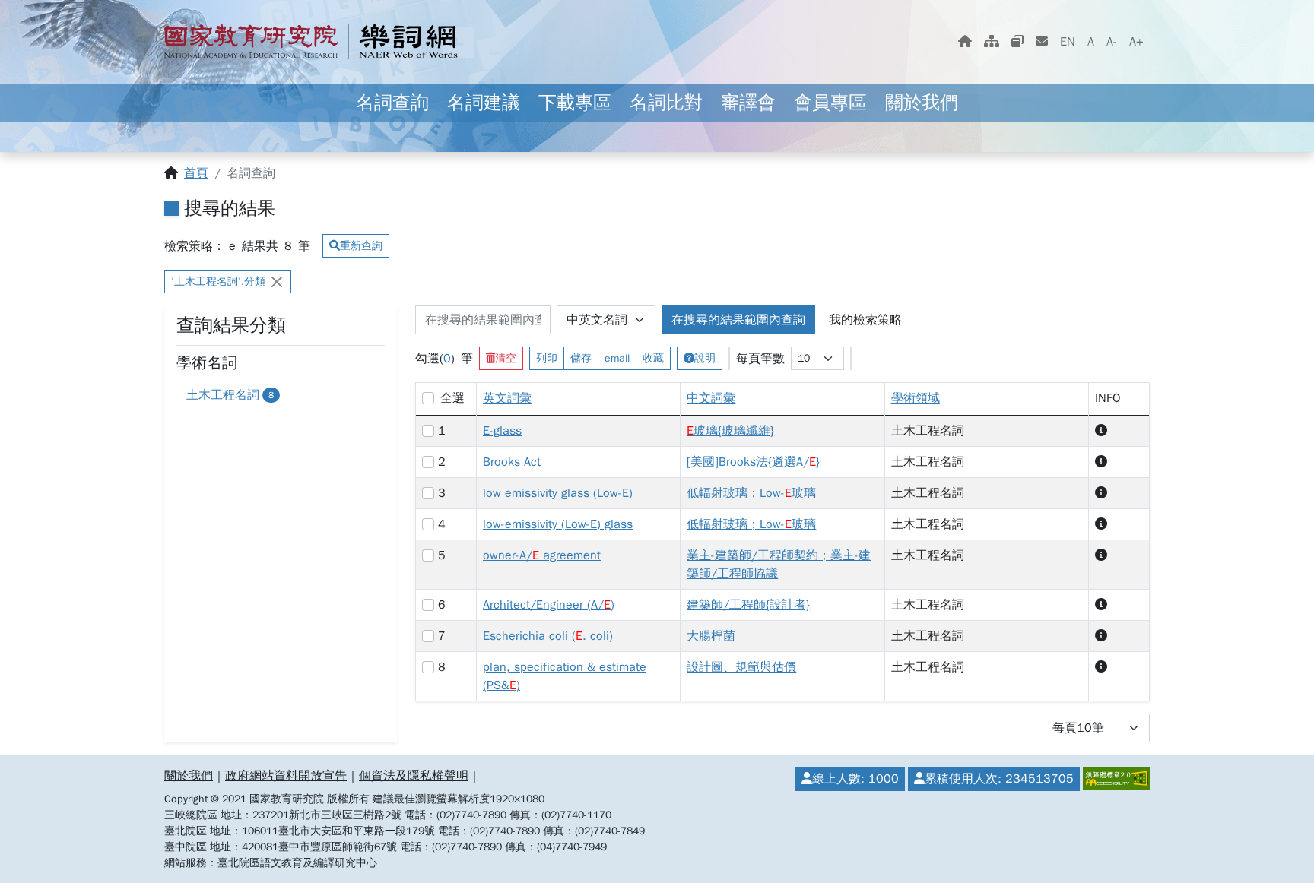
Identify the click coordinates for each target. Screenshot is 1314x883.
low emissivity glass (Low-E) (558, 493)
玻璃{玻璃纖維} (730, 430)
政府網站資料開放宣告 (286, 775)
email (617, 358)
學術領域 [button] (915, 398)
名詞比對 (666, 102)
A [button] (1090, 41)
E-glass (502, 430)
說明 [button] (705, 358)
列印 (546, 358)
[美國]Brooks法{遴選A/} (753, 462)
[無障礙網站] (1115, 779)
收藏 (653, 358)
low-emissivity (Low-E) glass (558, 524)
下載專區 (574, 102)
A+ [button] (1136, 41)
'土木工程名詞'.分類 (218, 281)
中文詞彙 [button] (711, 398)
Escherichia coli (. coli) (548, 636)
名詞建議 (483, 102)
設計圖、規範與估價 (741, 667)
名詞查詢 (392, 102)
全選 (452, 398)
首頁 (196, 173)
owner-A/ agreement (542, 555)
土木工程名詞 (230, 395)
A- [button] (1111, 41)
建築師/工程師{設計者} (748, 604)
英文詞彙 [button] (507, 398)
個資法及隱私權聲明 (413, 775)
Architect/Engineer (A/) (548, 604)
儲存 (581, 358)
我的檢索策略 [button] (865, 320)
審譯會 (748, 102)
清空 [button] (505, 358)
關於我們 (921, 102)
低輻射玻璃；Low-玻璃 (751, 493)
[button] (1101, 430)
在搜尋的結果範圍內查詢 (738, 320)
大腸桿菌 (711, 636)
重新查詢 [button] (361, 245)
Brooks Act (512, 462)
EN (1067, 41)
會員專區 (830, 102)
